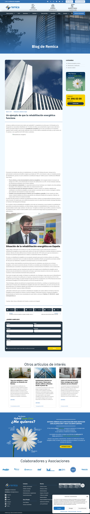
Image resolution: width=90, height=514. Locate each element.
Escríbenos (52, 8)
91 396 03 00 (74, 98)
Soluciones (25, 13)
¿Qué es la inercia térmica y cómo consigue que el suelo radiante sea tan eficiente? (69, 382)
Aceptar (59, 508)
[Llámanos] (33, 5)
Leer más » (12, 399)
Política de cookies (63, 511)
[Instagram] (53, 1)
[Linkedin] (56, 1)
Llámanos (33, 8)
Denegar (71, 508)
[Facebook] (48, 1)
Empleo (25, 111)
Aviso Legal (79, 511)
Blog (59, 13)
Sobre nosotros (9, 13)
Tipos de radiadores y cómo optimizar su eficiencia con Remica (19, 382)
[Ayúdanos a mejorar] (72, 5)
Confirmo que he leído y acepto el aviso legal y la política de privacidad (21, 348)
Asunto (7, 334)
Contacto (65, 13)
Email (35, 323)
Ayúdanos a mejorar (72, 8)
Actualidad (52, 13)
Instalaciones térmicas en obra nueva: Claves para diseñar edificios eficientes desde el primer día (44, 383)
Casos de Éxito (44, 13)
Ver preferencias (82, 508)
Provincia (36, 328)
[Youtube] (59, 1)
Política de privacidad (72, 511)
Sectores (34, 13)
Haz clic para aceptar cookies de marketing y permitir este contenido (33, 228)
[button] (87, 496)
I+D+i (19, 13)
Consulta (8, 339)
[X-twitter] (51, 1)
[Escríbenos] (53, 5)
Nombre (8, 323)
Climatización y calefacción (19, 111)
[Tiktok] (62, 1)
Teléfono (8, 328)
